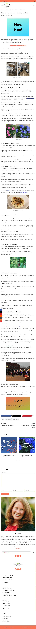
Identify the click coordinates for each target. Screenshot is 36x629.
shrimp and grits (23, 192)
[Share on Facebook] (1, 310)
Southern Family (7, 9)
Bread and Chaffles (7, 579)
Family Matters (6, 592)
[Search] (33, 552)
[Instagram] (6, 1)
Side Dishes (5, 618)
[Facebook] (2, 1)
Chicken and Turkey (7, 588)
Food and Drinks (6, 593)
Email (15, 490)
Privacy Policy (6, 627)
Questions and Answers (8, 607)
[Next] (33, 448)
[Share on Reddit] (1, 316)
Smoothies (5, 620)
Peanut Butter (6, 603)
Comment (3, 472)
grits (3, 419)
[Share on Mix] (1, 319)
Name (3, 490)
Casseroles (5, 587)
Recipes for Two (6, 608)
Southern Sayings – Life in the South (28, 425)
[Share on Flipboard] (1, 321)
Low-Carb (5, 600)
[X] (4, 1)
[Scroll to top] (34, 625)
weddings (20, 326)
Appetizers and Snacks (8, 575)
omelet (8, 190)
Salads (4, 613)
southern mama (30, 98)
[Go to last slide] (2, 448)
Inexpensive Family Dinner (7, 424)
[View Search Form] (34, 1)
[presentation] (9, 445)
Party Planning (6, 601)
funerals (24, 326)
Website (27, 490)
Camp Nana (5, 582)
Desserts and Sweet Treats (9, 590)
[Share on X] (1, 312)
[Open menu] (34, 5)
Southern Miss (9, 345)
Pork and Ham (6, 605)
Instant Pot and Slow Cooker (9, 595)
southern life (8, 419)
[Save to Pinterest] (1, 314)
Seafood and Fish (7, 616)
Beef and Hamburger (8, 577)
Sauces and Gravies (7, 615)
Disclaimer (12, 627)
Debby (3, 15)
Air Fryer (5, 574)
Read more (18, 548)
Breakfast (5, 580)
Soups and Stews (6, 621)
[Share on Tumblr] (1, 318)
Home (2, 9)
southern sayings (15, 419)
